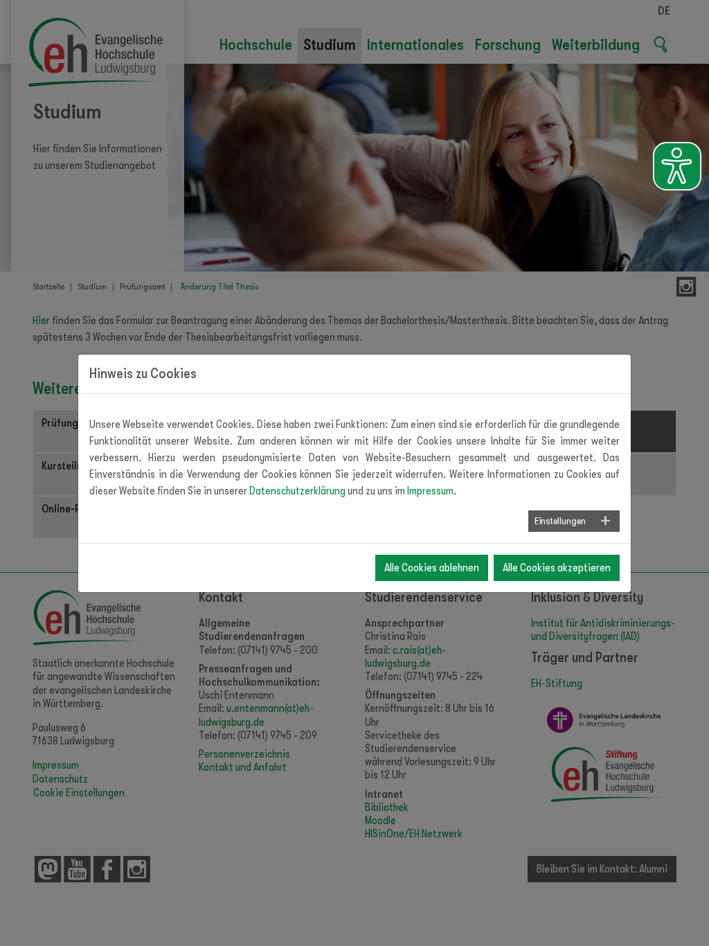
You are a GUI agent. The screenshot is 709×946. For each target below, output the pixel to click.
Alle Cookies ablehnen (431, 568)
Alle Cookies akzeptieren (557, 568)
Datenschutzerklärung (297, 491)
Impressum (430, 491)
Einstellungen (560, 520)
